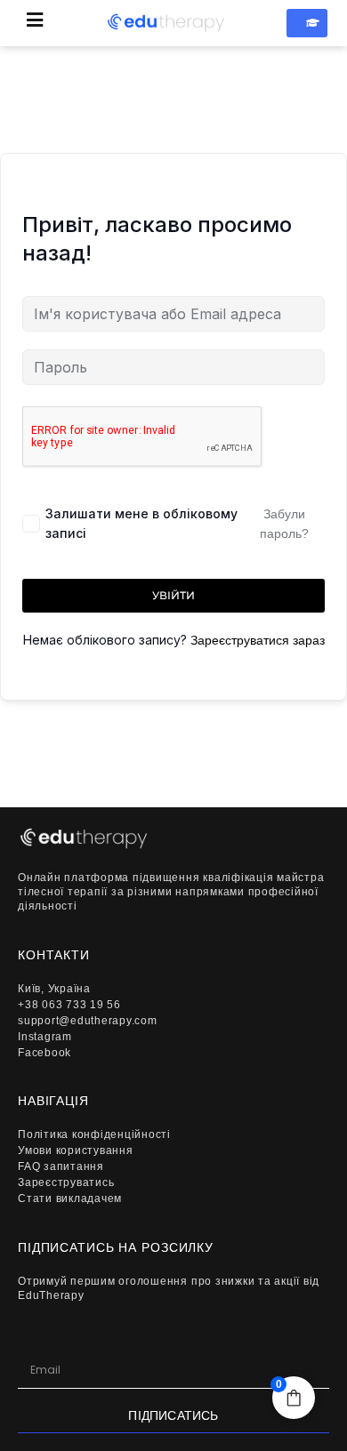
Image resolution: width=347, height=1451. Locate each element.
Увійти (173, 595)
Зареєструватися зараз (257, 640)
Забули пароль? (284, 524)
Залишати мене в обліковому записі (141, 523)
